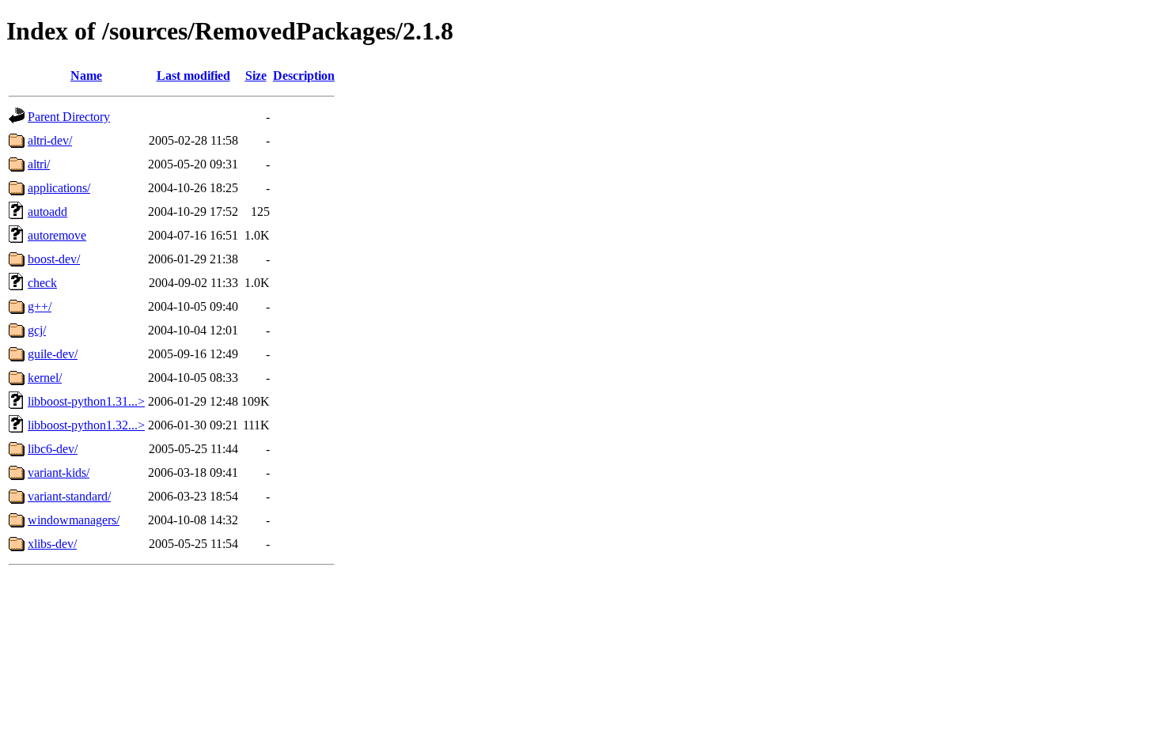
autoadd (47, 211)
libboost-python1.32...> (86, 425)
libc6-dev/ (53, 448)
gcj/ (37, 330)
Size (256, 75)
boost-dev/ (54, 259)
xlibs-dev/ (52, 543)
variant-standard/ (69, 496)
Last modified (193, 75)
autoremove (57, 235)
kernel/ (45, 377)
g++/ (39, 306)
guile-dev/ (53, 354)
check (42, 282)
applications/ (59, 188)
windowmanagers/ (73, 520)
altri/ (39, 164)
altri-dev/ (50, 140)
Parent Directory (69, 116)
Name (86, 75)
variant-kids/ (58, 472)
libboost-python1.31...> (86, 401)
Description (304, 75)
